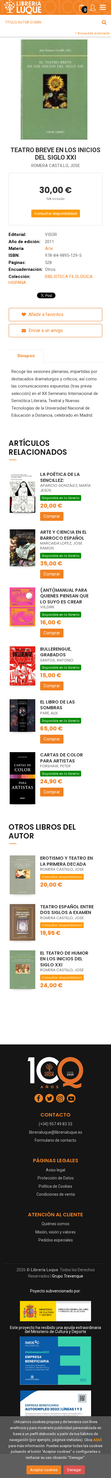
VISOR (51, 234)
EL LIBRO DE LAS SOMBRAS (57, 705)
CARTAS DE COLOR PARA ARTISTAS (61, 758)
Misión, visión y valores (55, 1232)
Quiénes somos (55, 1223)
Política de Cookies (55, 1186)
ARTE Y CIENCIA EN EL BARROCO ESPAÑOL (63, 535)
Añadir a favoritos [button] (45, 314)
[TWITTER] (49, 1098)
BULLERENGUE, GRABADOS (55, 652)
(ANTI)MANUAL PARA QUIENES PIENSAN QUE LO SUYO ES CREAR (64, 596)
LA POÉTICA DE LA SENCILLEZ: (60, 477)
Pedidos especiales (55, 1240)
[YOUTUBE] (71, 1098)
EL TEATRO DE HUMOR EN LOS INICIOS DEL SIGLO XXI (64, 959)
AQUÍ (97, 1440)
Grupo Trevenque (67, 1276)
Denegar (74, 1470)
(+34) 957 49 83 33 (55, 1124)
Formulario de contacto (55, 1140)
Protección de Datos (56, 1178)
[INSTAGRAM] (60, 1098)
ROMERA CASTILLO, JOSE (55, 165)
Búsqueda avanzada (93, 33)
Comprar (52, 516)
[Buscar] (104, 22)
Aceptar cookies (43, 1470)
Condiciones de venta (55, 1194)
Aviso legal (55, 1170)
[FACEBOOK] (38, 1098)
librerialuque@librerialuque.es (55, 1132)
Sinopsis (26, 355)
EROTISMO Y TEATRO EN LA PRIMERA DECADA (66, 861)
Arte (49, 248)
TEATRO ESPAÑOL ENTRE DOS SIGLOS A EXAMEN (67, 909)
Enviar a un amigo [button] (45, 330)
